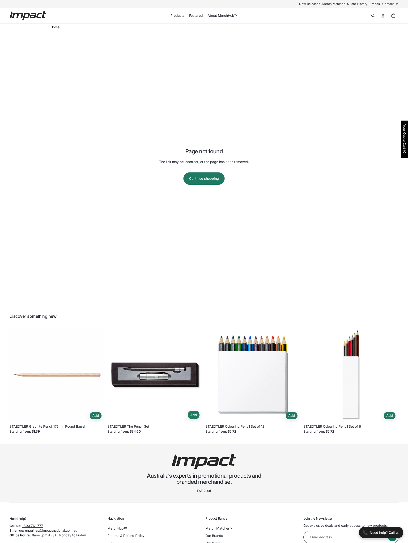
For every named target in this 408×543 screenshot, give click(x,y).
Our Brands (214, 536)
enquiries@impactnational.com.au (51, 530)
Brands (375, 4)
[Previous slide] (16, 375)
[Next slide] (97, 375)
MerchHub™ (117, 528)
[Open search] (373, 15)
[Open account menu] (383, 15)
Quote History (357, 4)
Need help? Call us (381, 532)
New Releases (309, 4)
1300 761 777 (32, 526)
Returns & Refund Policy (125, 536)
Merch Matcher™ (219, 528)
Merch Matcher (333, 4)
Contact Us (390, 4)
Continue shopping (204, 178)
